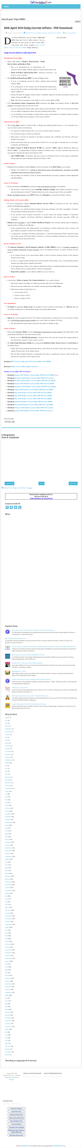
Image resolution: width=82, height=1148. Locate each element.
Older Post (73, 483)
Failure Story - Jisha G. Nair (20, 687)
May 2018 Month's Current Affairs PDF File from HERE (33, 398)
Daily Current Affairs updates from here (25, 366)
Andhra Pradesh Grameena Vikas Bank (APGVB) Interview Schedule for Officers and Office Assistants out (44, 646)
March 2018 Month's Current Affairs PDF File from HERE (34, 404)
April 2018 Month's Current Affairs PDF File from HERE (33, 401)
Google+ (15, 507)
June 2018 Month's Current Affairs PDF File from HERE (33, 395)
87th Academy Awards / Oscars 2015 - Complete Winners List (30, 696)
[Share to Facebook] (13, 422)
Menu (6, 6)
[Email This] (8, 422)
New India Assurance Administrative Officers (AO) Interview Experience (33, 630)
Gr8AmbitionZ (25, 1146)
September (8, 729)
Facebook (7, 507)
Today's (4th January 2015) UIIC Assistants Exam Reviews (29, 704)
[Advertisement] (25, 14)
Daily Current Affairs (54, 33)
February (8, 746)
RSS (19, 507)
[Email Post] (5, 421)
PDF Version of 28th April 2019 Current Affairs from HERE (31, 361)
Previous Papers (16, 1108)
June (6, 768)
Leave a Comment (70, 33)
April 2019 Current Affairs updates (36, 33)
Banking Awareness (16, 1135)
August (7, 717)
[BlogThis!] (10, 422)
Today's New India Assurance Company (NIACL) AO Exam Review (31, 679)
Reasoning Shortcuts (16, 1118)
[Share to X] (12, 422)
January (7, 749)
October (7, 734)
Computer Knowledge (16, 1127)
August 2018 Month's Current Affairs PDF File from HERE (33, 389)
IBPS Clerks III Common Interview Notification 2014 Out (28, 655)
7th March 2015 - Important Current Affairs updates (27, 663)
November (8, 732)
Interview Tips (16, 1111)
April (6, 723)
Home (42, 483)
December (8, 751)
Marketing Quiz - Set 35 (19, 671)
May (6, 720)
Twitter (11, 507)
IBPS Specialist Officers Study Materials (16, 1131)
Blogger (11, 1079)
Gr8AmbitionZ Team (58, 1146)
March (7, 726)
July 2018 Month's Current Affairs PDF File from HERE (33, 392)
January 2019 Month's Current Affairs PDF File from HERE (34, 375)
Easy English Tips (16, 1121)
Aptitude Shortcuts (16, 1114)
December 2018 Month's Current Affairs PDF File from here (34, 378)
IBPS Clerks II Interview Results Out (15, 638)
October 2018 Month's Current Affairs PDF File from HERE (34, 383)
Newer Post (9, 483)
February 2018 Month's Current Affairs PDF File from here (34, 407)
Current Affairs (16, 1124)
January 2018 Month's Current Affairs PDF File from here (33, 410)
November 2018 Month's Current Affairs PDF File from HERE (35, 380)
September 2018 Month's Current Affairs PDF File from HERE (35, 386)
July (6, 737)
